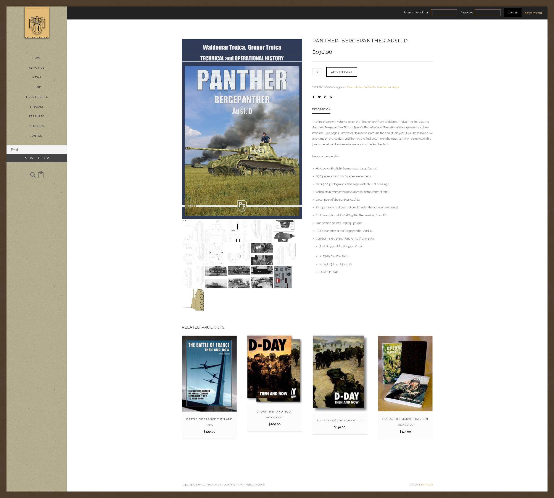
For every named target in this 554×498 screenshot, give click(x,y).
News (36, 77)
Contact (36, 135)
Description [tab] (321, 109)
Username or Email (416, 12)
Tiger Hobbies (37, 96)
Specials (37, 106)
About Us (37, 67)
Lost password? (533, 13)
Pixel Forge (426, 484)
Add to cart (341, 72)
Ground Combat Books (361, 87)
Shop (37, 87)
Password (467, 12)
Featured (37, 116)
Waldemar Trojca (388, 87)
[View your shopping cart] (40, 176)
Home (36, 58)
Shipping (37, 126)
